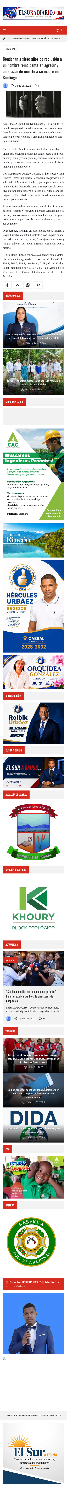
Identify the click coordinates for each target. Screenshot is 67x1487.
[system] (57, 30)
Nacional (10, 960)
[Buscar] (62, 30)
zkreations (28, 1415)
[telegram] (38, 285)
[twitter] (17, 285)
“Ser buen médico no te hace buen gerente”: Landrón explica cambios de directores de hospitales (31, 996)
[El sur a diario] (5, 85)
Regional (10, 49)
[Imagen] (33, 968)
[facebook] (7, 285)
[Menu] (4, 30)
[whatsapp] (27, 285)
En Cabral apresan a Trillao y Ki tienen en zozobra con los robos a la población (38, 38)
